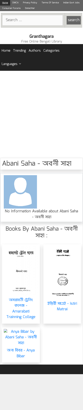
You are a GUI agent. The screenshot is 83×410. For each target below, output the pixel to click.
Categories (51, 50)
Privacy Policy (30, 2)
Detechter (30, 8)
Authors (35, 50)
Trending (19, 50)
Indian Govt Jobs (71, 2)
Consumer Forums (11, 8)
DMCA (15, 2)
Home (5, 2)
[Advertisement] (41, 114)
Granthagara (41, 36)
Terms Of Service (50, 2)
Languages (9, 64)
